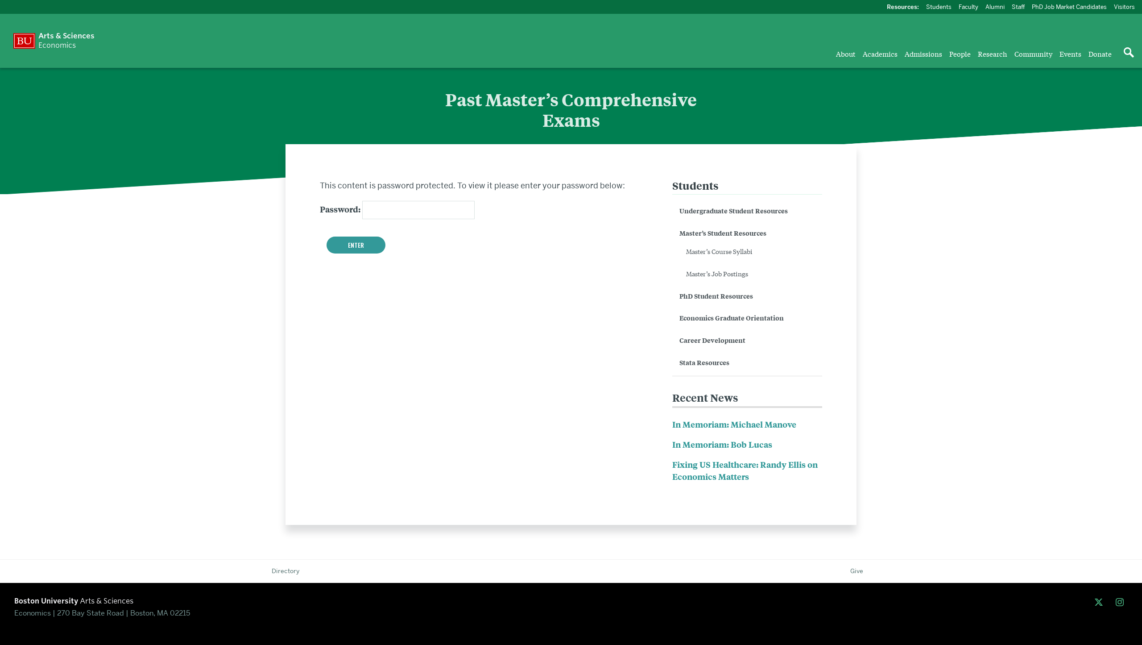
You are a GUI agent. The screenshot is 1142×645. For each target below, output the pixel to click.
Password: (341, 209)
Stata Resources (704, 362)
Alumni (995, 7)
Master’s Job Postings (717, 273)
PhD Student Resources (716, 295)
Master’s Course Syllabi (719, 251)
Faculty (968, 7)
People (960, 53)
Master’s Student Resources (722, 232)
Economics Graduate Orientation (731, 317)
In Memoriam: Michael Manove (734, 424)
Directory (285, 571)
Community (1033, 53)
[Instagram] (1122, 602)
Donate (1100, 53)
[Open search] (1128, 53)
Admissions (923, 53)
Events (1070, 53)
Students (939, 7)
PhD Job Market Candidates (1069, 7)
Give (856, 571)
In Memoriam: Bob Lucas (722, 444)
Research (992, 53)
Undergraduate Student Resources (733, 210)
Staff (1018, 7)
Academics (880, 53)
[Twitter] (1101, 602)
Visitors (1124, 7)
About (846, 53)
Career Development (712, 340)
